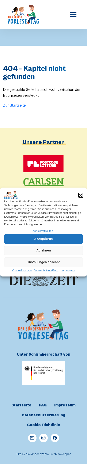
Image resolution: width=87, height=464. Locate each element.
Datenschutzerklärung (47, 270)
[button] (81, 195)
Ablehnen (43, 251)
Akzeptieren (43, 239)
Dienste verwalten (42, 230)
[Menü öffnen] (74, 14)
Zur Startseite (14, 105)
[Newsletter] (32, 438)
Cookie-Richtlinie (22, 270)
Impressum (68, 270)
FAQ (43, 405)
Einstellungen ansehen (43, 262)
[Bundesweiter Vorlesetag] (23, 14)
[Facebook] (55, 438)
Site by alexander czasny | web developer (43, 454)
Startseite (21, 405)
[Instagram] (43, 438)
